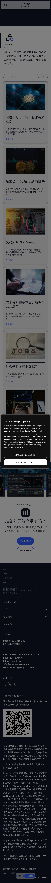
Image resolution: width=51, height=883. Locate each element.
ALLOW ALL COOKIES (25, 462)
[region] (25, 441)
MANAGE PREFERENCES (25, 455)
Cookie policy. (19, 447)
